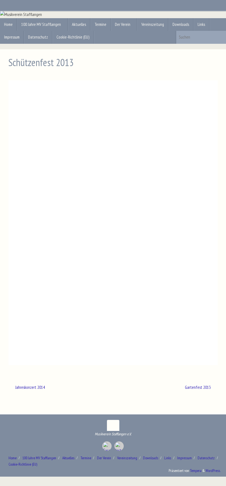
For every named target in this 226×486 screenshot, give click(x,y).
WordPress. (213, 470)
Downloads (150, 457)
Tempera (195, 470)
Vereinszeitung (127, 457)
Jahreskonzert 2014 (29, 387)
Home (13, 457)
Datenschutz (206, 457)
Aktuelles (68, 457)
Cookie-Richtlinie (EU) (23, 464)
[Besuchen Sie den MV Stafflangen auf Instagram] (119, 446)
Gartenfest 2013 (198, 387)
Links (167, 457)
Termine (85, 457)
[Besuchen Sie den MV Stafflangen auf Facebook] (107, 446)
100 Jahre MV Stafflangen (39, 457)
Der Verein (104, 457)
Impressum (184, 457)
